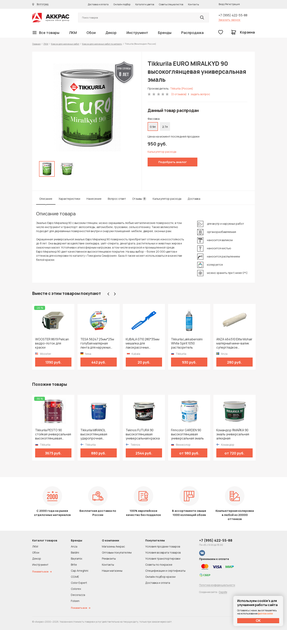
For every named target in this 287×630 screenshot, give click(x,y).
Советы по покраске (158, 564)
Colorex (76, 589)
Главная (36, 43)
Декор (111, 32)
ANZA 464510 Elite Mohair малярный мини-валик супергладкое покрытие (234, 343)
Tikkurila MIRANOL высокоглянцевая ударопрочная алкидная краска (93, 434)
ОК (258, 620)
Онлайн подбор (121, 4)
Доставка (194, 199)
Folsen (75, 601)
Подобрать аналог (172, 162)
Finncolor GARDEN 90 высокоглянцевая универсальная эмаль (187, 434)
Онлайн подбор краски (160, 577)
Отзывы (138, 199)
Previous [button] (108, 294)
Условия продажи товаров (162, 546)
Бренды (164, 32)
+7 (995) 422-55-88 (232, 15)
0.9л (153, 127)
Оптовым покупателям (117, 552)
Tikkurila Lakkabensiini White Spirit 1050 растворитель (186, 343)
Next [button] (115, 294)
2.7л (165, 127)
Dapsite (223, 592)
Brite (74, 564)
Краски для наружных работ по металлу (102, 43)
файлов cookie (265, 613)
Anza (74, 546)
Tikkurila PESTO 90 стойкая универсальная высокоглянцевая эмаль (53, 434)
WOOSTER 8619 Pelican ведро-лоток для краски (52, 343)
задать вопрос (200, 94)
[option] (87, 107)
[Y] (202, 17)
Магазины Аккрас (113, 546)
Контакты (193, 4)
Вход (221, 4)
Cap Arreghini (79, 570)
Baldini (75, 552)
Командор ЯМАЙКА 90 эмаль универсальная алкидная (232, 434)
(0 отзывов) (179, 94)
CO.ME (75, 577)
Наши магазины (112, 570)
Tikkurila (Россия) (181, 88)
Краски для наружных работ (65, 43)
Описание (45, 199)
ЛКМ (73, 32)
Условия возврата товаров (163, 552)
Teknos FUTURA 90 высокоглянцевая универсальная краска (143, 434)
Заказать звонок (229, 20)
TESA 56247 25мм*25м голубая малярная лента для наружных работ (97, 343)
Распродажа (192, 32)
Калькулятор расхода (162, 152)
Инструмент (137, 32)
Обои (91, 32)
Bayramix (76, 558)
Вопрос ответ (117, 199)
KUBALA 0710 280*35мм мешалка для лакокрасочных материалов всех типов (143, 343)
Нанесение (94, 199)
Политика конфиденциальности (217, 585)
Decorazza (78, 595)
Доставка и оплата (98, 4)
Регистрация (232, 4)
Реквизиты (109, 558)
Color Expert (79, 583)
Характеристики (69, 199)
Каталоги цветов (144, 4)
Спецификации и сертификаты (165, 570)
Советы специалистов (171, 4)
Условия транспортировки (162, 558)
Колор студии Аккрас (50, 17)
